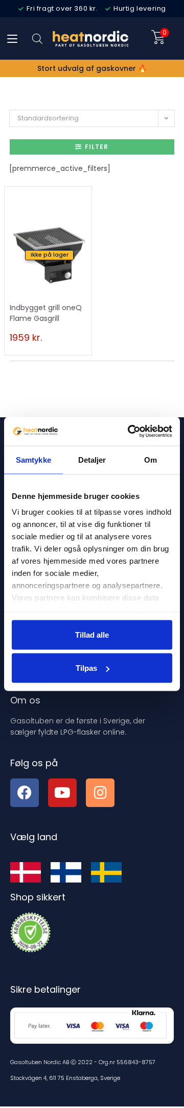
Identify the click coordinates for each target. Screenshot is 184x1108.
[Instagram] (100, 792)
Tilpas (86, 668)
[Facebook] (24, 792)
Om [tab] (150, 459)
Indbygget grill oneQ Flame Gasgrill (46, 313)
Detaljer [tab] (92, 459)
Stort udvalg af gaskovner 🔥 (92, 68)
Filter (97, 146)
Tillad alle (92, 634)
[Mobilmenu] (12, 38)
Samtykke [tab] (33, 459)
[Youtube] (62, 792)
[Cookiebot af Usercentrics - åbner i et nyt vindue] (129, 431)
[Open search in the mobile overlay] (37, 38)
